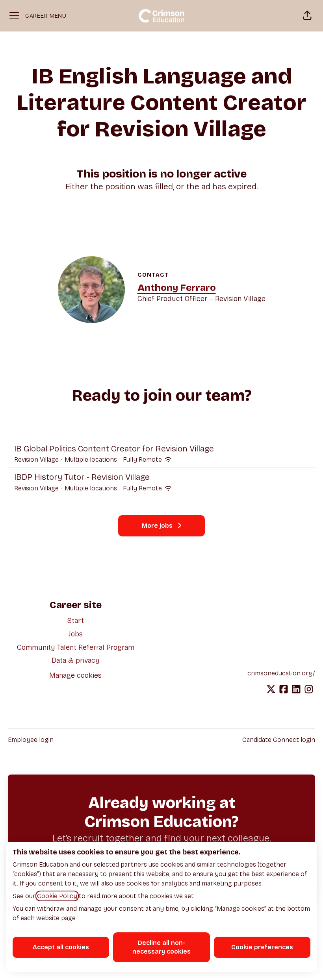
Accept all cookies (61, 947)
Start (75, 620)
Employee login (31, 739)
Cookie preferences (262, 947)
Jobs (76, 634)
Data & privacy (76, 660)
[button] (307, 16)
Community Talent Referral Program (75, 647)
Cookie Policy (57, 896)
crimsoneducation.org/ (281, 673)
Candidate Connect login (278, 739)
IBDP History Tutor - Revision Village (82, 477)
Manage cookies (75, 675)
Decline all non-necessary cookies (161, 947)
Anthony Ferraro (176, 287)
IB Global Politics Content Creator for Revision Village (114, 449)
